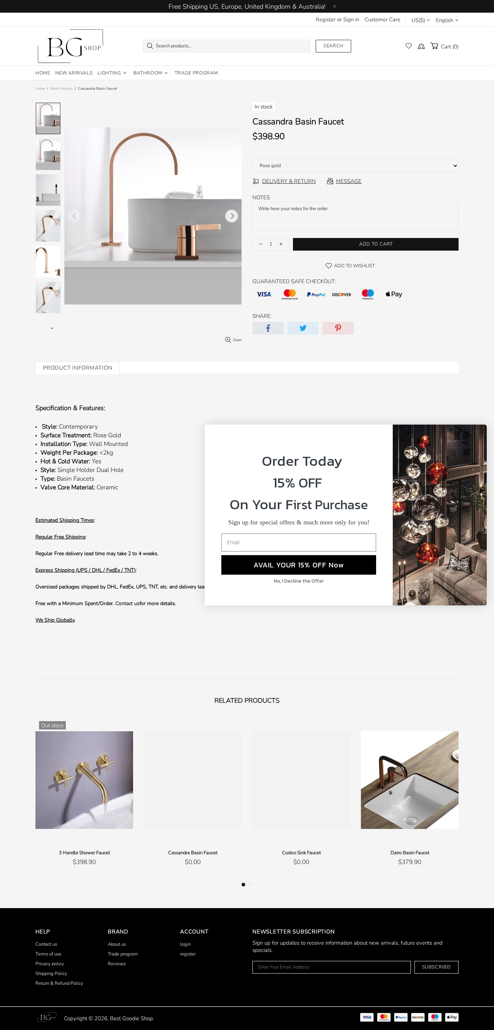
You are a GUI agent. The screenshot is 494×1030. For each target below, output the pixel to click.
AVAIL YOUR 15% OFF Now (299, 564)
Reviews (117, 964)
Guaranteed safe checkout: (294, 281)
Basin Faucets (61, 88)
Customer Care (382, 19)
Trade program (123, 954)
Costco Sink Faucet (301, 853)
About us (117, 944)
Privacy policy (49, 964)
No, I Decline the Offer (299, 581)
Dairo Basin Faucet (410, 853)
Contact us (127, 603)
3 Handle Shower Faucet (84, 853)
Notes (261, 197)
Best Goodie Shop (70, 46)
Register (326, 19)
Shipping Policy (51, 973)
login (185, 944)
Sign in (351, 19)
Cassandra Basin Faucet (192, 853)
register (188, 954)
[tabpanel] (84, 799)
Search (333, 46)
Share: (262, 316)
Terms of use (48, 954)
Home (40, 88)
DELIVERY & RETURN (289, 181)
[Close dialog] (477, 433)
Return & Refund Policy (59, 983)
